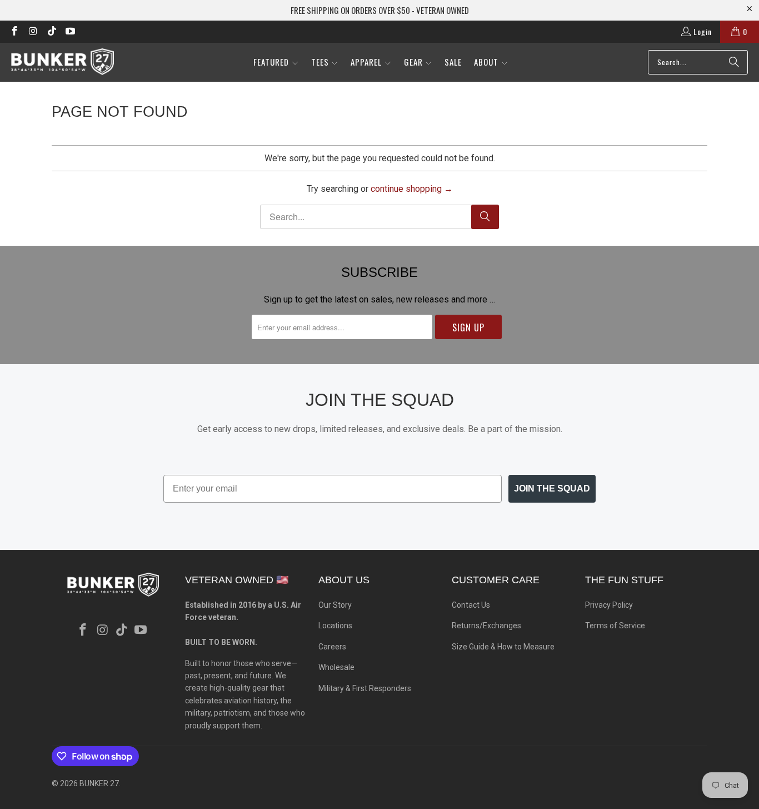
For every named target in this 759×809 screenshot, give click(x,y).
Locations (335, 625)
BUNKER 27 (99, 783)
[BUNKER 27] (62, 62)
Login (702, 31)
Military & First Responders (364, 688)
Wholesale (336, 667)
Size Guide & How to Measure (503, 646)
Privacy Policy (609, 604)
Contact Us (471, 604)
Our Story (335, 604)
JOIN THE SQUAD (552, 488)
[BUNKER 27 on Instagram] (32, 31)
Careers (332, 646)
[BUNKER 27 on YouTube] (70, 31)
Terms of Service (615, 625)
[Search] (734, 62)
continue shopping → (412, 188)
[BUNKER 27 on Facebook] (13, 31)
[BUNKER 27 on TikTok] (51, 31)
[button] (276, 62)
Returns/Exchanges (486, 625)
